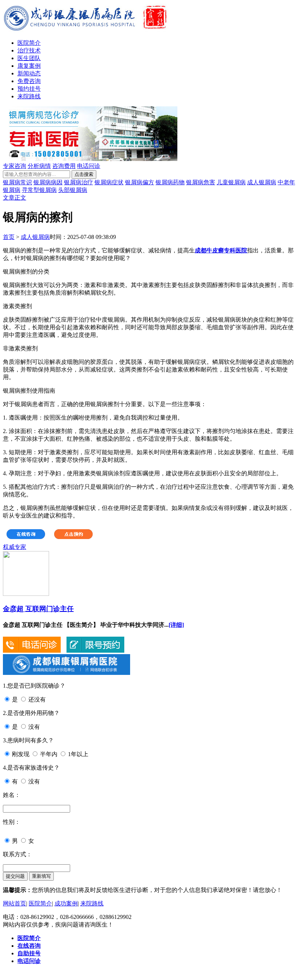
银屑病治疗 (78, 182)
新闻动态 (29, 73)
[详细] (176, 625)
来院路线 (29, 96)
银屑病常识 (17, 182)
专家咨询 (14, 166)
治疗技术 (29, 50)
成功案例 (66, 903)
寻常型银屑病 (39, 190)
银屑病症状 (109, 182)
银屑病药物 (170, 182)
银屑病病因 (48, 182)
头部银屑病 (72, 190)
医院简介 (29, 43)
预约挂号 (29, 89)
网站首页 (14, 903)
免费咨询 (29, 81)
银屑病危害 (200, 182)
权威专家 (14, 547)
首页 (9, 237)
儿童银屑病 (231, 182)
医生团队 (29, 58)
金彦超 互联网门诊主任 (38, 609)
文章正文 (14, 197)
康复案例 (29, 66)
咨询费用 (64, 166)
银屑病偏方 (139, 182)
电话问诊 (88, 166)
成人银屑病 (261, 182)
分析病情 (39, 166)
